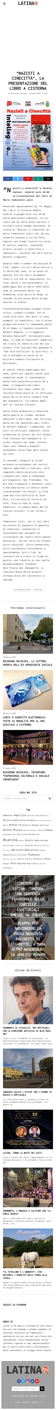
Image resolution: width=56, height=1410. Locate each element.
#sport (6, 863)
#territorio (33, 863)
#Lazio (29, 840)
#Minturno (20, 845)
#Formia (18, 830)
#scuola (28, 859)
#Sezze (47, 859)
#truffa (42, 863)
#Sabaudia (34, 854)
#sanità (20, 859)
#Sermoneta (38, 859)
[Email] (48, 179)
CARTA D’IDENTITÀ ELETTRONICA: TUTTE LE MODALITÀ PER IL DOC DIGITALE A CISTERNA (24, 721)
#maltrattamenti (9, 845)
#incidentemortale (31, 834)
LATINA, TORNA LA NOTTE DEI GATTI (22, 1153)
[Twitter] (18, 179)
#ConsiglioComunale (44, 820)
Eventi (45, 93)
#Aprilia (20, 815)
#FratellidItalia (30, 830)
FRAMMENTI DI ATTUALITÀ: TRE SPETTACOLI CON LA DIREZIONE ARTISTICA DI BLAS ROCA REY (27, 1031)
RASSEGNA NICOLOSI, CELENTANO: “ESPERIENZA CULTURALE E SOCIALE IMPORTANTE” (26, 776)
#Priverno (6, 850)
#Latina (10, 840)
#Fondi (7, 829)
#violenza (7, 868)
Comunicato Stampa (18, 93)
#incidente (17, 834)
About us (37, 1402)
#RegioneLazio (10, 855)
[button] (49, 798)
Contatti (26, 1402)
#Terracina (18, 863)
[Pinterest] (28, 179)
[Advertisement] (28, 37)
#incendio (7, 834)
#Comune (31, 820)
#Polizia (37, 845)
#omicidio (29, 845)
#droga (35, 825)
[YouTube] (37, 1381)
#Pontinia (45, 845)
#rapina (42, 850)
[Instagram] (28, 1381)
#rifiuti (22, 855)
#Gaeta (49, 830)
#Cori (5, 825)
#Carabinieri (42, 815)
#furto (41, 830)
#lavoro (21, 840)
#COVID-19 (15, 824)
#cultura (38, 590)
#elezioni (44, 825)
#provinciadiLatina (24, 849)
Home (17, 1402)
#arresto (31, 815)
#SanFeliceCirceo (9, 859)
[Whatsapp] (38, 179)
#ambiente (8, 815)
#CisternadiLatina (22, 590)
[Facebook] (8, 179)
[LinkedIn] (32, 1381)
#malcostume (41, 840)
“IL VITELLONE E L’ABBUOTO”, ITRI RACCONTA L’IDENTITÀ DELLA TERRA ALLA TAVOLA (25, 1275)
